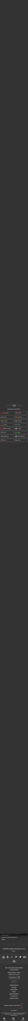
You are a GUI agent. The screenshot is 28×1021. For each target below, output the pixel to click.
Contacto (14, 996)
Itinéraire (23, 1020)
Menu (14, 991)
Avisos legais (14, 998)
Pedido (4, 1020)
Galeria (14, 987)
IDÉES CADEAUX (14, 994)
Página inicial (14, 985)
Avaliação (14, 989)
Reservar (13, 1020)
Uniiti (15, 1010)
